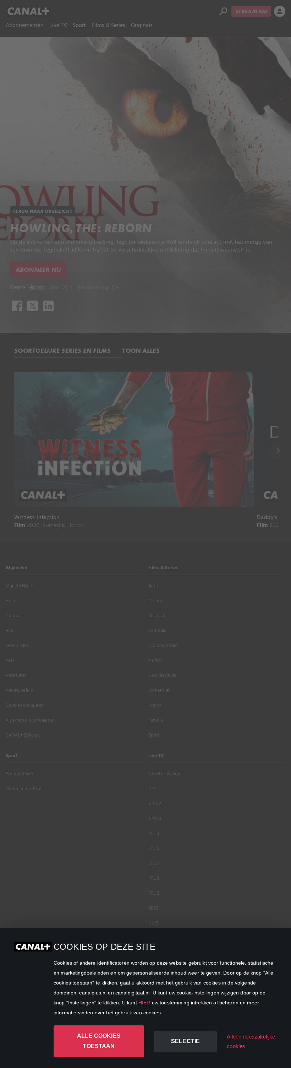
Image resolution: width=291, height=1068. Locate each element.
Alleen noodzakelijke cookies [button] (251, 1041)
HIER (144, 1002)
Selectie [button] (185, 1041)
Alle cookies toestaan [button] (99, 1041)
